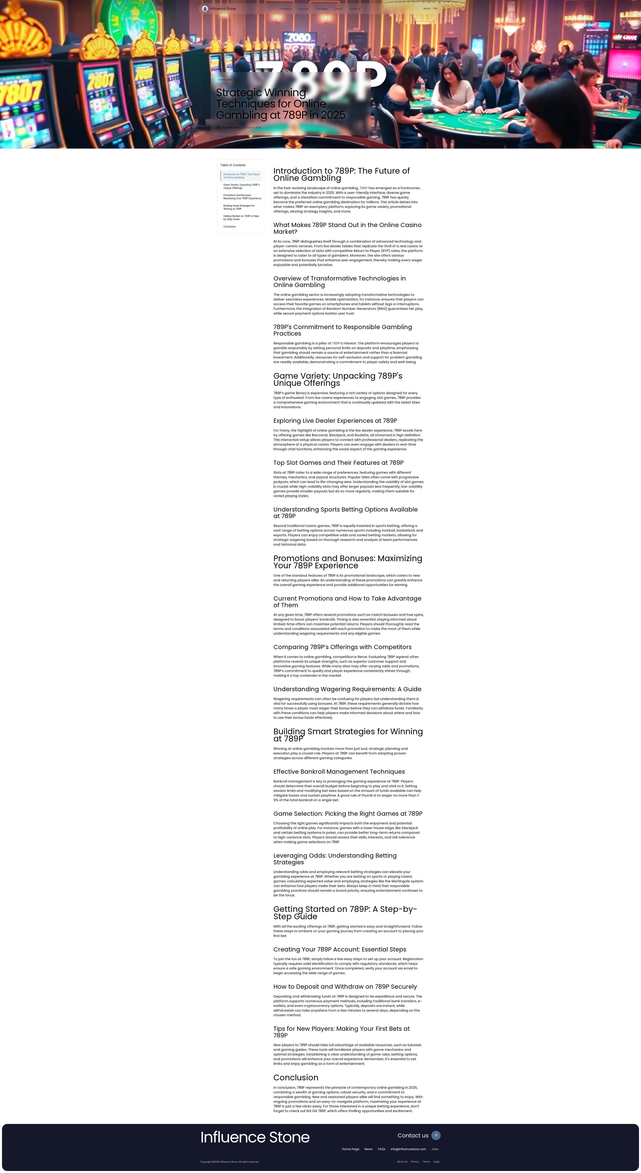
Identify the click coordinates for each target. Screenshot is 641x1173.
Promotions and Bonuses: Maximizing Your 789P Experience (242, 197)
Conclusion (230, 226)
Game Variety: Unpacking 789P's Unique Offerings (242, 186)
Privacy (415, 1161)
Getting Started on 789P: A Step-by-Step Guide (242, 218)
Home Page (350, 1149)
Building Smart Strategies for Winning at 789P (239, 207)
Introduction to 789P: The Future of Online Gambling (241, 176)
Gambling (225, 79)
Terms (426, 1161)
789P (364, 188)
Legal (436, 1161)
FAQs (381, 1149)
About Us (402, 1161)
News (369, 1149)
